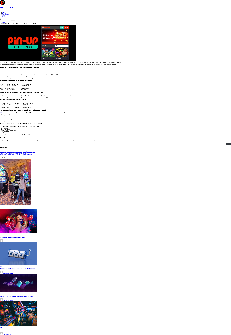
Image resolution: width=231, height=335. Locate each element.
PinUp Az (2, 97)
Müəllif (3, 15)
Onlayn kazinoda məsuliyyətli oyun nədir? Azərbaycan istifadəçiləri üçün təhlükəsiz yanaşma (17, 151)
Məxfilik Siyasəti (5, 14)
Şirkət (3, 16)
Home (3, 12)
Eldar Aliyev (5, 241)
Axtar (1, 142)
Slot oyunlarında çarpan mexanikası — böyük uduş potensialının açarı (13, 149)
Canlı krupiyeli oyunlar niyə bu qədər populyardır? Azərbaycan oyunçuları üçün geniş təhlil (17, 152)
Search (13, 20)
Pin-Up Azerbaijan (8, 7)
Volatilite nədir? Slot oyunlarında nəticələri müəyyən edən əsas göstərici (13, 153)
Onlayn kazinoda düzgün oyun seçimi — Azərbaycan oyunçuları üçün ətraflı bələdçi (16, 154)
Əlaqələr (4, 13)
